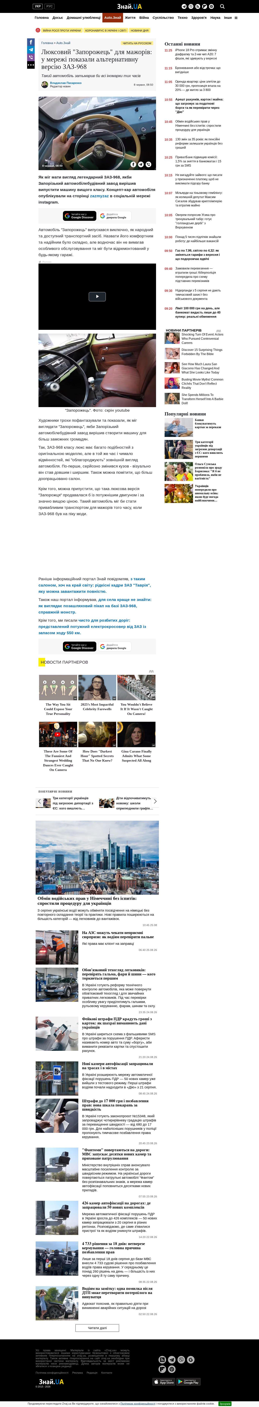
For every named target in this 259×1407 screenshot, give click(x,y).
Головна (42, 18)
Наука (215, 18)
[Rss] (197, 6)
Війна (144, 18)
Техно (183, 18)
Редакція (92, 1372)
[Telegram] (184, 6)
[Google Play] (188, 1381)
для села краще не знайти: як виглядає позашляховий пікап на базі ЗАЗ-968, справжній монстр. (94, 605)
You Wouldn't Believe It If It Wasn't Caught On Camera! (136, 709)
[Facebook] (31, 42)
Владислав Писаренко (66, 82)
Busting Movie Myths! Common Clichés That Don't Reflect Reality (202, 383)
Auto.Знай (112, 18)
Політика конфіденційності (52, 1372)
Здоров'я (199, 18)
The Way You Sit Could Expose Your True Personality (58, 709)
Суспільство (163, 18)
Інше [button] (228, 18)
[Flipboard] (204, 6)
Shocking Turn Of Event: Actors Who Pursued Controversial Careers (202, 338)
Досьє (58, 18)
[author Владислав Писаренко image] (45, 84)
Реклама (77, 1372)
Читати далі (97, 1328)
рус (49, 6)
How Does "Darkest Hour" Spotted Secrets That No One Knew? (97, 756)
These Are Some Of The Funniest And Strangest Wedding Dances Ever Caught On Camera (58, 760)
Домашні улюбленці (83, 18)
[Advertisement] (97, 546)
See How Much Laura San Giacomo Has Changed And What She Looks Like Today (200, 368)
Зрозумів (225, 1403)
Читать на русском (137, 43)
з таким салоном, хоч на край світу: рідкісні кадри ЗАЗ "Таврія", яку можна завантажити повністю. (94, 585)
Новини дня (139, 30)
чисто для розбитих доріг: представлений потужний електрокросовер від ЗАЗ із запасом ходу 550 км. (92, 626)
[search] (222, 6)
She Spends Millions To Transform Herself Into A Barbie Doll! (202, 399)
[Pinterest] (211, 6)
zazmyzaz (99, 196)
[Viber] (190, 6)
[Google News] (191, 1360)
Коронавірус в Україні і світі (105, 30)
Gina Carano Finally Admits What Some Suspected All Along (136, 756)
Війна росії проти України (62, 30)
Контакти (106, 1372)
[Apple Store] (164, 1381)
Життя (130, 18)
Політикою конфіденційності (137, 1403)
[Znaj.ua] (129, 6)
